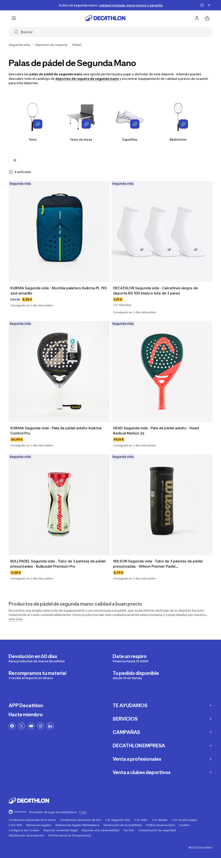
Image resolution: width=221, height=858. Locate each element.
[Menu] (14, 18)
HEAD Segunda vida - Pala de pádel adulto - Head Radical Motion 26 (156, 430)
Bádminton (178, 139)
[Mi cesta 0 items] (207, 18)
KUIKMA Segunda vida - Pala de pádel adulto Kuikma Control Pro (56, 430)
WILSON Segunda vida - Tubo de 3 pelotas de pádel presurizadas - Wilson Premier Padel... (158, 563)
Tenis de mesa (81, 139)
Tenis (32, 139)
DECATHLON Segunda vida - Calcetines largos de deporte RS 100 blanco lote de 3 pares (156, 290)
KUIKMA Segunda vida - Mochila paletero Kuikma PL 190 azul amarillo (59, 290)
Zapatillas (129, 139)
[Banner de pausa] (202, 5)
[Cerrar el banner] (208, 5)
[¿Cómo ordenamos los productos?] (11, 172)
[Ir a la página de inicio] (105, 18)
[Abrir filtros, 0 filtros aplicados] (15, 160)
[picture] (59, 231)
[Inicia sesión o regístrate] (197, 18)
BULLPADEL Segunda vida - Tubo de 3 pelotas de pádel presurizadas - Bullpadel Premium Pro (58, 563)
